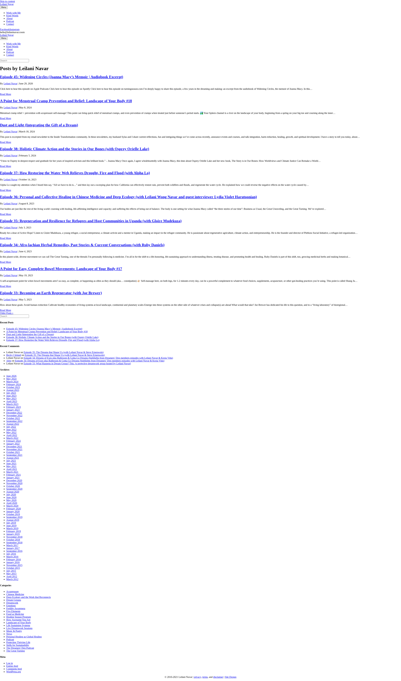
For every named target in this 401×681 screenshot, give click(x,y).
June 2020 (11, 497)
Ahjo (8, 360)
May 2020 (11, 500)
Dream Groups (13, 600)
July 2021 (11, 460)
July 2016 (11, 554)
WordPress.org (13, 671)
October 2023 (13, 387)
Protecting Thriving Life (18, 642)
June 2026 (11, 376)
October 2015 (13, 568)
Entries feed (12, 666)
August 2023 (12, 390)
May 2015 (11, 573)
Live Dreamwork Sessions (19, 628)
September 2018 (14, 542)
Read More (5, 94)
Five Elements (13, 611)
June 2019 (11, 525)
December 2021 (14, 446)
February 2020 (13, 508)
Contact (10, 24)
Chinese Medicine (15, 594)
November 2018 (14, 537)
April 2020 (11, 503)
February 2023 (13, 407)
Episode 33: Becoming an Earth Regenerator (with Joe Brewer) (51, 293)
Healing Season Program (18, 617)
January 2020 (13, 511)
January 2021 (13, 477)
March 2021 (12, 472)
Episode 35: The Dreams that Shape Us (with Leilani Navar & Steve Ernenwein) (64, 352)
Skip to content (7, 1)
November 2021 (14, 449)
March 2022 (12, 438)
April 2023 (11, 401)
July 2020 (11, 494)
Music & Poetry (14, 631)
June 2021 (11, 463)
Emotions (11, 605)
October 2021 (13, 452)
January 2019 (13, 534)
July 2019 (11, 522)
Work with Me (13, 12)
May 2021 (11, 466)
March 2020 (12, 506)
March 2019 (12, 528)
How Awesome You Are (18, 619)
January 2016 (13, 562)
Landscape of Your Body (18, 622)
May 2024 (11, 378)
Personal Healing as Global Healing (24, 636)
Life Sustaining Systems (18, 625)
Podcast (10, 21)
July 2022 (11, 426)
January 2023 (13, 410)
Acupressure (12, 591)
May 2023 (11, 398)
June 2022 (11, 429)
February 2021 (13, 474)
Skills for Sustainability (17, 645)
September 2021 (14, 455)
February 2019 (13, 531)
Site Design (230, 677)
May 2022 (11, 432)
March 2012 (12, 579)
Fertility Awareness (15, 608)
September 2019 (14, 517)
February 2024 (13, 384)
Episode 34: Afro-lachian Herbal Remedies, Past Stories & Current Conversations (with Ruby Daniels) (82, 245)
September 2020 (14, 489)
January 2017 (13, 548)
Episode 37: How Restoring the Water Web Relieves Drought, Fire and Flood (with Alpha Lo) (75, 173)
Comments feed (14, 669)
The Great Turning (15, 650)
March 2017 (12, 545)
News (9, 634)
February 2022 (13, 441)
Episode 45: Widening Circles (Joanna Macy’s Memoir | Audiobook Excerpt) (61, 77)
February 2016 (13, 559)
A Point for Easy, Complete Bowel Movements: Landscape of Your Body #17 (61, 269)
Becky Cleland (13, 355)
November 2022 (14, 415)
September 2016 (14, 551)
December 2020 (14, 480)
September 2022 (14, 421)
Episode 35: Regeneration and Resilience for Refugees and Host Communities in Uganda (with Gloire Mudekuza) (91, 221)
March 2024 (12, 381)
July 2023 (11, 393)
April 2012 (11, 576)
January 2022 (13, 443)
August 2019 (12, 520)
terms (205, 677)
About (9, 18)
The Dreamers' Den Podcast (20, 648)
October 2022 (13, 418)
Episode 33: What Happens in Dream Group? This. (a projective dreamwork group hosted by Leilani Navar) (77, 363)
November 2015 (14, 565)
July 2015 (11, 570)
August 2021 (12, 458)
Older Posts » (6, 313)
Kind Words (12, 15)
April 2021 (11, 469)
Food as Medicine (15, 614)
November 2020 (14, 483)
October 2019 (13, 514)
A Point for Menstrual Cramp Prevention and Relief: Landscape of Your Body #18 (66, 101)
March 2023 (12, 404)
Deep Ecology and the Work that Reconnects (28, 597)
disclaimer (218, 677)
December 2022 (14, 412)
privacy (197, 677)
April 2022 (11, 435)
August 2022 (12, 424)
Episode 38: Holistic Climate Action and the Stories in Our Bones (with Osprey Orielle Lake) (74, 149)
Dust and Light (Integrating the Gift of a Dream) (39, 125)
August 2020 (12, 491)
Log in (9, 663)
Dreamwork (12, 602)
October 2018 (13, 539)
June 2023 (11, 395)
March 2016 (12, 556)
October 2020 (13, 486)
